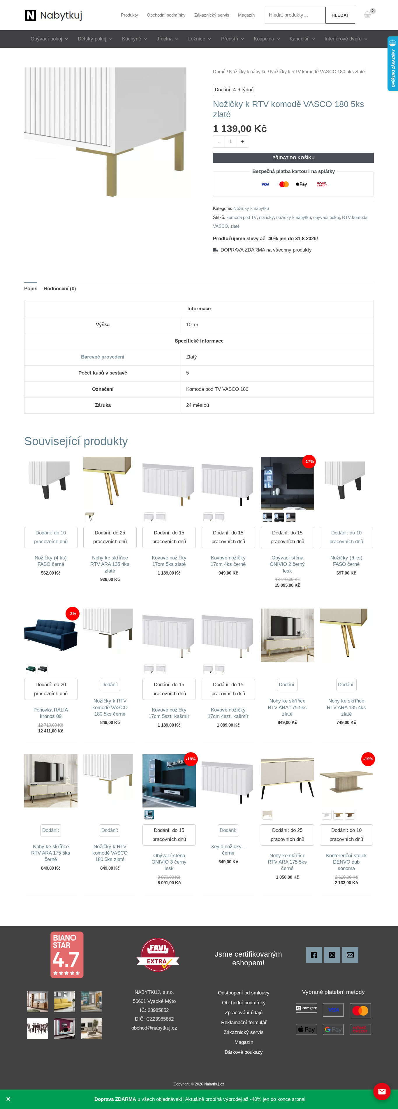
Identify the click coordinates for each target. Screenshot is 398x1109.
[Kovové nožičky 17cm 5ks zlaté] (161, 669)
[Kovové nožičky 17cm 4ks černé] (208, 669)
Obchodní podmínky (244, 1002)
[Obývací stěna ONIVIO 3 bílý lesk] (149, 815)
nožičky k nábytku (293, 217)
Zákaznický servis (244, 1032)
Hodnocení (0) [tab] (60, 288)
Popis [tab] (30, 288)
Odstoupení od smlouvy (244, 993)
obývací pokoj (326, 217)
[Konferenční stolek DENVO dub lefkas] (350, 815)
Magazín (244, 1042)
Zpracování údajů (244, 1012)
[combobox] (295, 15)
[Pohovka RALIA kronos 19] (31, 669)
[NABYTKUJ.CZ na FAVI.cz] (158, 955)
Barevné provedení (102, 357)
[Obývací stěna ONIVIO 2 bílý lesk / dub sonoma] (291, 517)
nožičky (266, 217)
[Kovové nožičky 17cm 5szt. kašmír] (161, 517)
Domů (219, 71)
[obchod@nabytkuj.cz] (350, 955)
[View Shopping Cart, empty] (367, 15)
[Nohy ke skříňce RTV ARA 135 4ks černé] (90, 517)
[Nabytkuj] (314, 955)
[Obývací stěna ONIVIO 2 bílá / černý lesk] (279, 517)
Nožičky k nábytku (248, 71)
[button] (65, 39)
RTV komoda (354, 217)
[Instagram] (332, 955)
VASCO (220, 226)
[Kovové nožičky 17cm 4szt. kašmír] (220, 517)
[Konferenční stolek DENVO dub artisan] (338, 815)
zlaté (234, 226)
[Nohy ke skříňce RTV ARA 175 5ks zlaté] (267, 815)
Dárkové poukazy (244, 1052)
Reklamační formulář (244, 1022)
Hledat (340, 15)
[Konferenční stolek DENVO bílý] (327, 815)
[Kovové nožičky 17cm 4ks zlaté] (208, 517)
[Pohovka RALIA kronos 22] (42, 669)
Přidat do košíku (293, 157)
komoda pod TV (241, 217)
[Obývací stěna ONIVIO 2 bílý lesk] (267, 517)
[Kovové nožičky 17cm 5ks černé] (149, 517)
